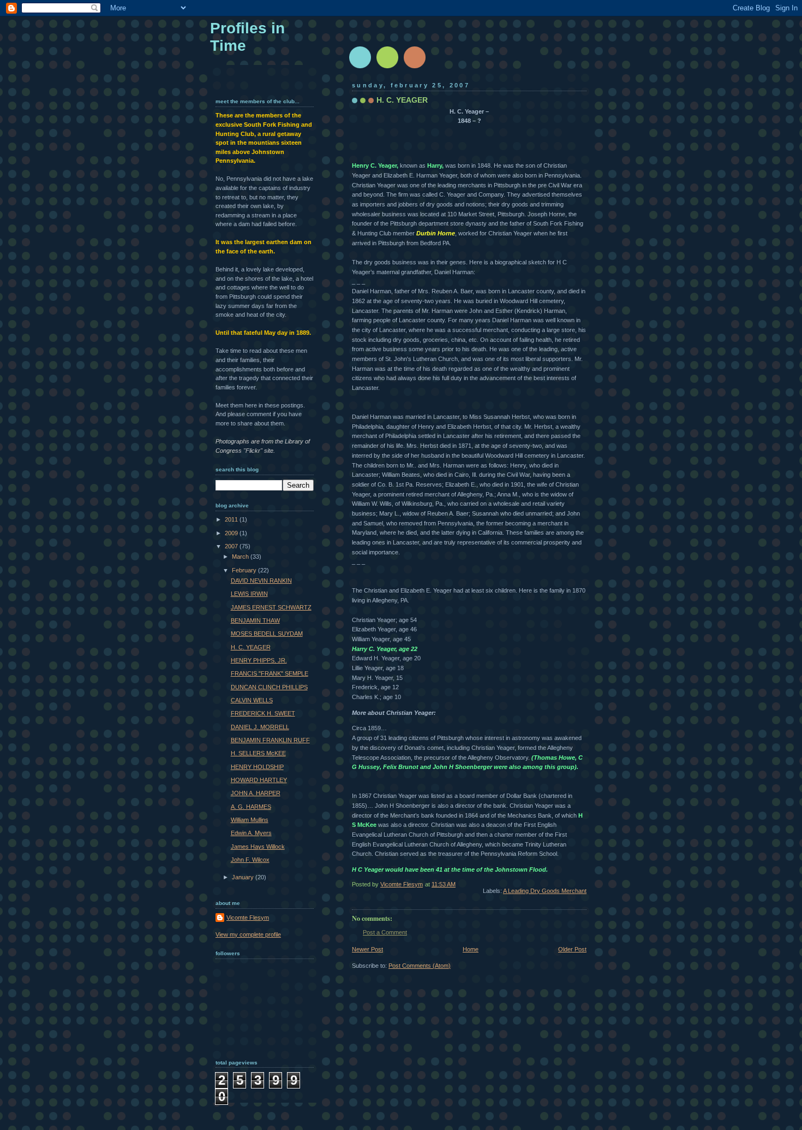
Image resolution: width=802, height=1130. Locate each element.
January (243, 877)
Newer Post (367, 949)
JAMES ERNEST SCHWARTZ (271, 607)
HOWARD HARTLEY (259, 780)
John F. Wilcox (250, 859)
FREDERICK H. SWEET (263, 713)
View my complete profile (248, 934)
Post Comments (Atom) (419, 965)
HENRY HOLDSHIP (257, 767)
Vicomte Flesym (247, 917)
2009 (232, 533)
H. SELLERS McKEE (258, 753)
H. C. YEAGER (251, 647)
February (245, 570)
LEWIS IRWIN (249, 593)
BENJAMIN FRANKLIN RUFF (270, 740)
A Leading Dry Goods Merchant (544, 891)
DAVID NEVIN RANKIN (261, 580)
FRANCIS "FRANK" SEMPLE (269, 673)
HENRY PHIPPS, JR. (259, 660)
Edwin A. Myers (251, 833)
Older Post (572, 949)
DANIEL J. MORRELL (260, 727)
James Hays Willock (258, 846)
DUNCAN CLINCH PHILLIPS (269, 687)
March (241, 556)
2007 (232, 546)
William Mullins (249, 820)
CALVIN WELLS (252, 700)
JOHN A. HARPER (255, 793)
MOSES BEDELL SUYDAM (267, 633)
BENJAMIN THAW (255, 620)
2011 (232, 519)
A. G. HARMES (251, 806)
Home (470, 949)
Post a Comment (385, 932)
